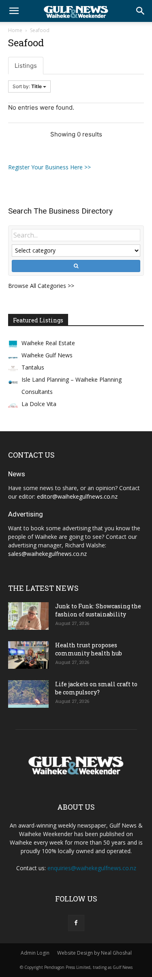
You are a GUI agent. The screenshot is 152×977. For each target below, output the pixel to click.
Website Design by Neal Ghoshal (94, 952)
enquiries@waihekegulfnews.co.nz (91, 868)
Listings (26, 65)
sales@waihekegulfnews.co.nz (47, 554)
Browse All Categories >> (41, 286)
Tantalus (32, 367)
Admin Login (35, 952)
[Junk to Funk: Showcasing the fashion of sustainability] (28, 616)
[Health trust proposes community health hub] (28, 655)
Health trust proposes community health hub (88, 649)
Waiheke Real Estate (48, 343)
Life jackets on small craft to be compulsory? (96, 688)
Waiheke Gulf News (47, 355)
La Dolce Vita (38, 404)
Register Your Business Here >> (49, 167)
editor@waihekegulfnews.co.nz (77, 496)
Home (15, 30)
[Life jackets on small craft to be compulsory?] (28, 694)
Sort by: (27, 86)
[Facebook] (76, 923)
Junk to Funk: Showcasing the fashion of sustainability (98, 610)
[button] (14, 11)
